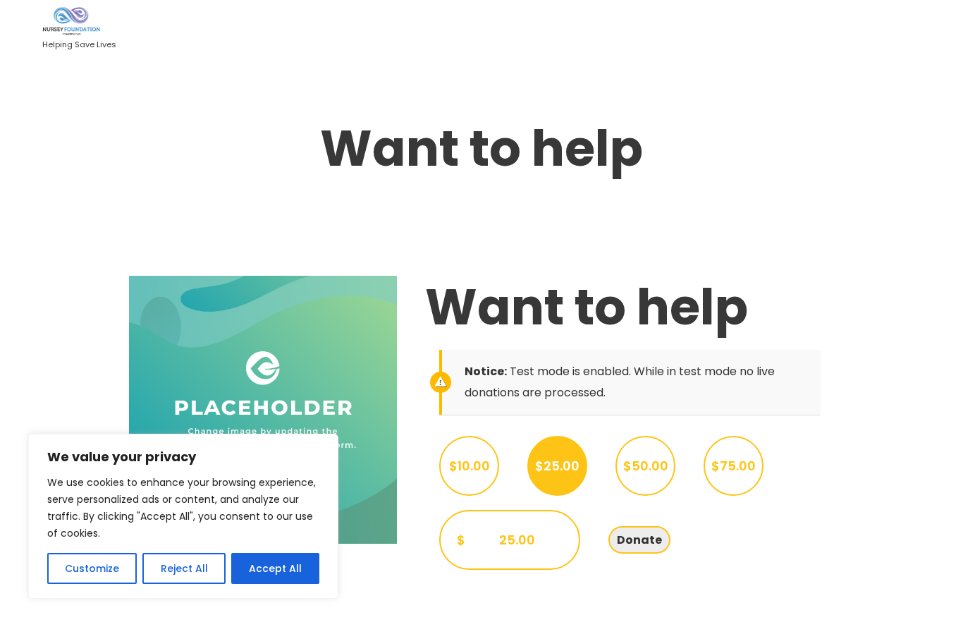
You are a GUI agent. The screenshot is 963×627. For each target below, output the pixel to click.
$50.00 (645, 466)
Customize (92, 568)
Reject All (184, 568)
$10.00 (469, 466)
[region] (183, 516)
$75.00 (733, 466)
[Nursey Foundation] (79, 22)
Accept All (275, 568)
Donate (639, 540)
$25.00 (557, 466)
